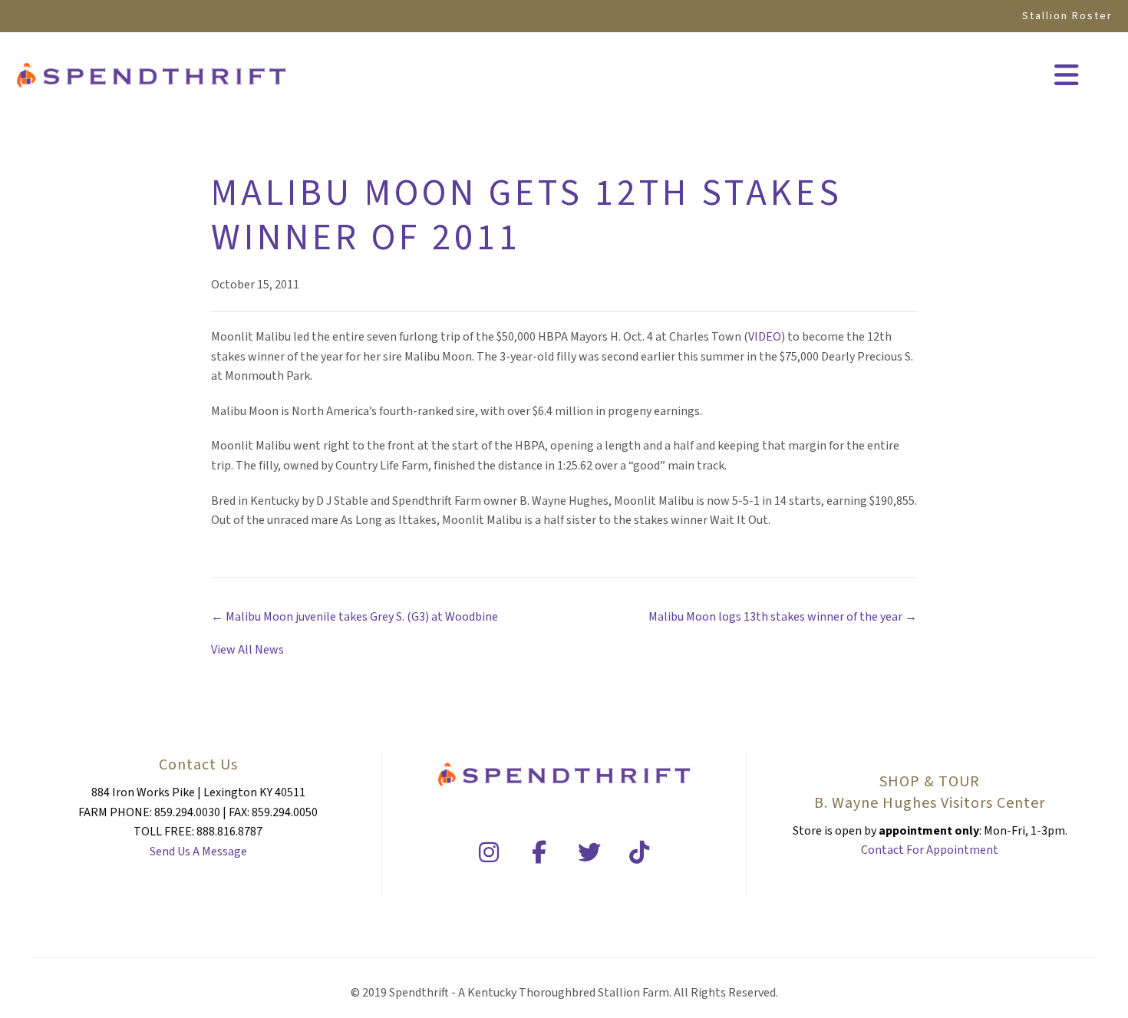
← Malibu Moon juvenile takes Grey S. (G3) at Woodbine (354, 616)
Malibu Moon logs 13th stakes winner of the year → (782, 616)
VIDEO (764, 336)
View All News (247, 649)
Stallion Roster (1067, 16)
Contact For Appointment (929, 850)
